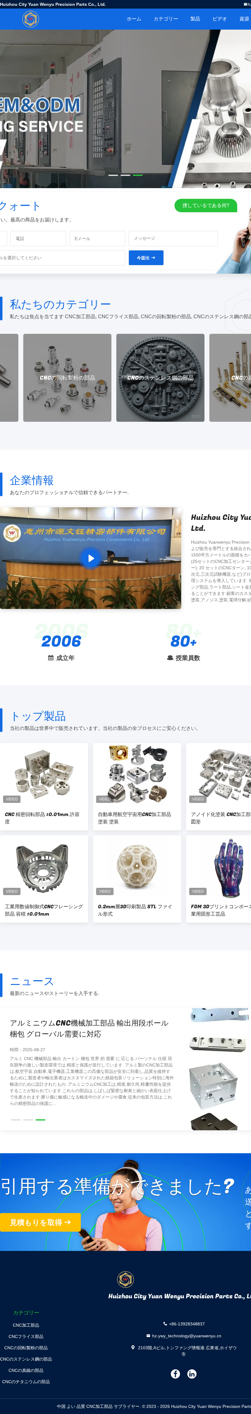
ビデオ (219, 18)
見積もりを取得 (36, 1222)
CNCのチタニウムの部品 (26, 1381)
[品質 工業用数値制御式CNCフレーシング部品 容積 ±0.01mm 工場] (44, 866)
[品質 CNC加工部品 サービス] (125, 138)
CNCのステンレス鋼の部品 (137, 378)
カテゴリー (166, 18)
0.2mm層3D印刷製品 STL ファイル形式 (135, 910)
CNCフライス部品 (26, 1336)
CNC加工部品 (26, 1325)
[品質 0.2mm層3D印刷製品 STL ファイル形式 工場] (137, 866)
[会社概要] (90, 558)
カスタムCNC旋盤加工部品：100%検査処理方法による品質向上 (90, 1029)
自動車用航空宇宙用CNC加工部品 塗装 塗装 (134, 818)
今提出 (143, 257)
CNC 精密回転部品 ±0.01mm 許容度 (42, 818)
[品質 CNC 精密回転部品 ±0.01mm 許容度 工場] (44, 774)
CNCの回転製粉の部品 (44, 378)
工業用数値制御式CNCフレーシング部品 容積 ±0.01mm (44, 910)
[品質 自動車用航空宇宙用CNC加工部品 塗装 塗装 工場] (137, 774)
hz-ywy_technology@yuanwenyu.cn (186, 1335)
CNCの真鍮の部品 (26, 1370)
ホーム (134, 18)
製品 (195, 18)
